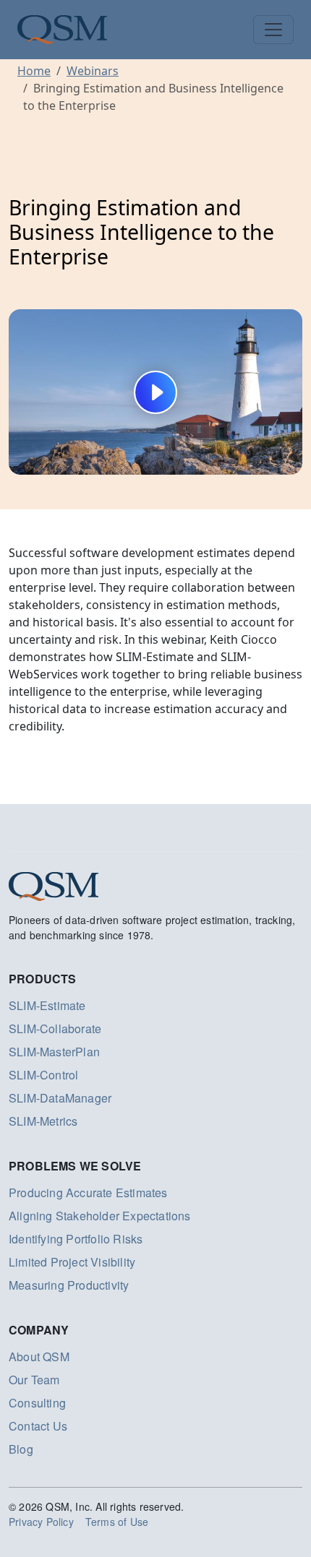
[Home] (62, 30)
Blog (21, 1449)
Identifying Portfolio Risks (75, 1238)
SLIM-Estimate (47, 1005)
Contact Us (38, 1426)
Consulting (37, 1402)
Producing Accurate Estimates (88, 1192)
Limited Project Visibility (72, 1262)
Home (34, 71)
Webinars (93, 71)
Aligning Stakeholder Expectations (100, 1215)
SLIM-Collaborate (55, 1028)
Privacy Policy (41, 1521)
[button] (155, 391)
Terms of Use (116, 1521)
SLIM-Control (43, 1074)
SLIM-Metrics (43, 1121)
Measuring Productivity (69, 1285)
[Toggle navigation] (273, 29)
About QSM (39, 1356)
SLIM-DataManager (60, 1098)
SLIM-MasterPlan (54, 1051)
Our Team (34, 1379)
